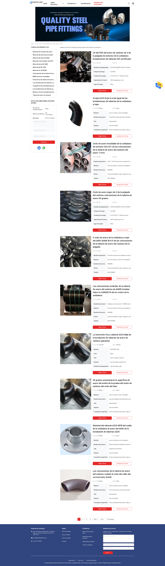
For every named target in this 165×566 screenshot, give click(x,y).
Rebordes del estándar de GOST (43, 61)
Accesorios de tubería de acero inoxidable (44, 79)
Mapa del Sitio (72, 560)
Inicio (32, 43)
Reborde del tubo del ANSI (41, 58)
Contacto (44, 142)
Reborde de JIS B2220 (40, 70)
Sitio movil (80, 560)
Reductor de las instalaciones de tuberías (44, 92)
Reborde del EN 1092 (39, 67)
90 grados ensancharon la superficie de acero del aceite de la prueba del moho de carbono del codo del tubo (112, 383)
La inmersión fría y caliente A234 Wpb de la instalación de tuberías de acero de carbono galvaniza (112, 337)
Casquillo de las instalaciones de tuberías (44, 86)
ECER (119, 563)
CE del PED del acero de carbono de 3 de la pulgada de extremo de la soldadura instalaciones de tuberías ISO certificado (112, 56)
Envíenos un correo (122, 90)
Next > (95, 519)
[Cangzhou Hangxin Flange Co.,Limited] (36, 2)
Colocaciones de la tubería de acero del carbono (44, 73)
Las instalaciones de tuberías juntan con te (44, 89)
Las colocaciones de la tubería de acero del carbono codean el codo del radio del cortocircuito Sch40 (112, 474)
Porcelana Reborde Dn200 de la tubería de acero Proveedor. (58, 563)
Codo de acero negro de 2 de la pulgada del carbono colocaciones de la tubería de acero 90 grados (112, 195)
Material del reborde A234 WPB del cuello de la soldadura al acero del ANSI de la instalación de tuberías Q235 (112, 428)
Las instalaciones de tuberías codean (44, 83)
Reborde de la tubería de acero (43, 52)
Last (102, 519)
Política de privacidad (91, 560)
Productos (38, 43)
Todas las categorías (87, 545)
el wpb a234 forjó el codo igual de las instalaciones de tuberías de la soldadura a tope (112, 101)
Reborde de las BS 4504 (40, 64)
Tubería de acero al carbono (42, 95)
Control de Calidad (66, 538)
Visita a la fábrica (66, 534)
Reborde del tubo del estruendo (43, 55)
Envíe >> (108, 552)
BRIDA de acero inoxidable (41, 76)
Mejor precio (102, 90)
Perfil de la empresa (66, 531)
